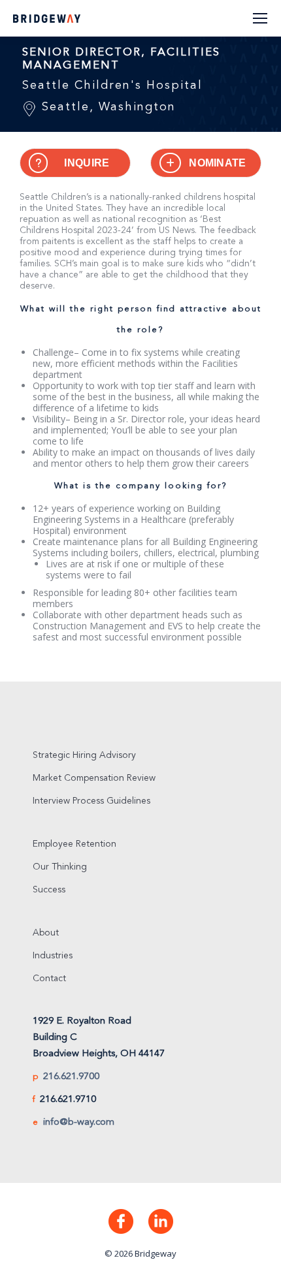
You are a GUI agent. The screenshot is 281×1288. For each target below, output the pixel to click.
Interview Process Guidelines (91, 801)
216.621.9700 (71, 1077)
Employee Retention (74, 844)
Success (49, 889)
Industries (53, 955)
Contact (49, 978)
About (46, 932)
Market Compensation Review (94, 778)
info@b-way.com (78, 1122)
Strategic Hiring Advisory (84, 755)
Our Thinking (60, 867)
